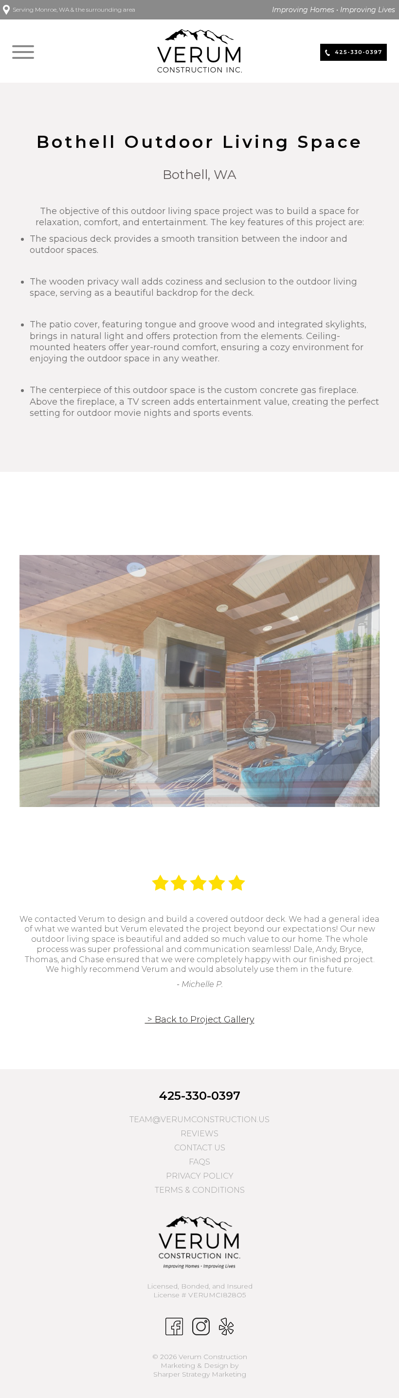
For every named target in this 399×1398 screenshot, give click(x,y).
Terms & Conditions (200, 1190)
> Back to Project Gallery (199, 1019)
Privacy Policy (200, 1176)
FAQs (199, 1161)
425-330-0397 (199, 1096)
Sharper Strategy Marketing (199, 1374)
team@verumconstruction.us (199, 1119)
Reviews (199, 1133)
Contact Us (199, 1147)
